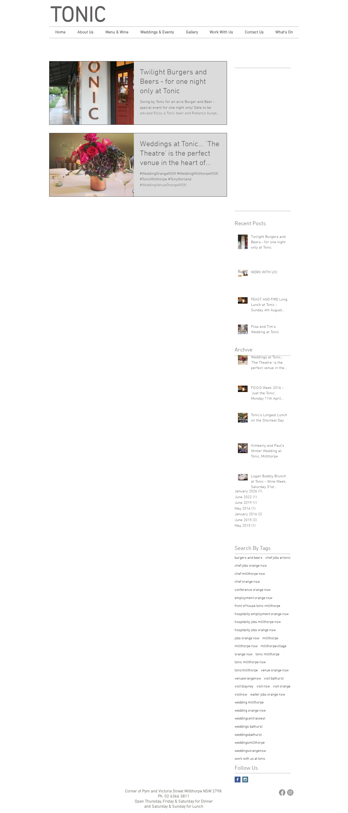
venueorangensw (248, 678)
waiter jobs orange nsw (267, 695)
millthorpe (270, 638)
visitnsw (241, 695)
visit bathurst (274, 678)
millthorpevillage (273, 646)
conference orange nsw (253, 590)
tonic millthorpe (267, 654)
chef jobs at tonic (278, 558)
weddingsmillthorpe (250, 743)
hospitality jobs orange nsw (255, 630)
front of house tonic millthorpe (257, 606)
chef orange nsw (247, 582)
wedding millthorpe (249, 702)
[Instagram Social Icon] (245, 779)
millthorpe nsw (246, 646)
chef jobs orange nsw (251, 566)
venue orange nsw (275, 670)
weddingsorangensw (250, 751)
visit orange (281, 686)
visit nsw (263, 686)
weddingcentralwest (250, 718)
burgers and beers (248, 558)
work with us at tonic (250, 759)
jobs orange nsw (247, 638)
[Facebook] (282, 792)
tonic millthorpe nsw (250, 662)
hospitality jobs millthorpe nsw (258, 622)
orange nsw (243, 654)
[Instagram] (290, 792)
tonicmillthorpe (246, 670)
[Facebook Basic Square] (237, 779)
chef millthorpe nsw (250, 574)
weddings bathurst (248, 727)
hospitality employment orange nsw (262, 614)
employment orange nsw (253, 598)
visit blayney (244, 686)
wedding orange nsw (250, 711)
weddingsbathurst (248, 735)
